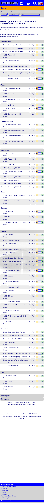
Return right (5, 498)
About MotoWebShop (8, 486)
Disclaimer (5, 490)
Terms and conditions (8, 496)
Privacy (3, 492)
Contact (4, 488)
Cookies (4, 494)
